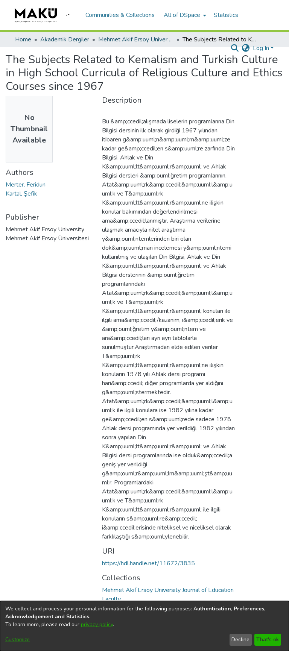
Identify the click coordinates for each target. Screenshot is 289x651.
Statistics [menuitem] (226, 15)
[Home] (46, 15)
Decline (240, 639)
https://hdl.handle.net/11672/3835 (148, 563)
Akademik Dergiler (64, 39)
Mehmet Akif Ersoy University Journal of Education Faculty (135, 39)
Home (23, 39)
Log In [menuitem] (261, 48)
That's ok (267, 639)
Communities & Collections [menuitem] (120, 15)
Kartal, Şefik (21, 194)
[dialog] (144, 626)
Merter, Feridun (26, 185)
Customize (17, 639)
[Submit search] (235, 48)
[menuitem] (184, 15)
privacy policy (97, 624)
